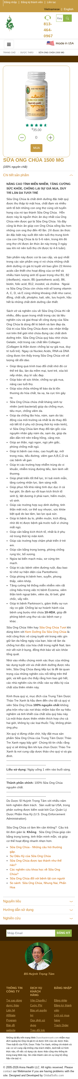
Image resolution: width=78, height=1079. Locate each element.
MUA (36, 147)
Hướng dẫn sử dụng (18, 909)
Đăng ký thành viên (32, 2)
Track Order (61, 1025)
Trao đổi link (37, 1030)
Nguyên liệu (12, 901)
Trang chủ (9, 52)
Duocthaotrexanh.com (47, 1037)
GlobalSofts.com (54, 1075)
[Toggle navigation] (9, 44)
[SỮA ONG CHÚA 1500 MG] (36, 95)
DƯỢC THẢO (26, 52)
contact (7, 1071)
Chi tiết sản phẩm (16, 175)
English (68, 9)
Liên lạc (51, 2)
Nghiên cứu (12, 918)
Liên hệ (10, 1010)
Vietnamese (52, 9)
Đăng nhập (10, 2)
